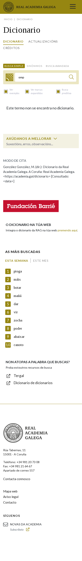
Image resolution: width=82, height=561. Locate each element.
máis (17, 279)
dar (16, 304)
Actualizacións (43, 41)
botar (17, 288)
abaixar (19, 337)
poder (18, 328)
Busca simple (13, 66)
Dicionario (13, 41)
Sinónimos (34, 66)
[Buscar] (71, 78)
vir (16, 312)
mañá (17, 296)
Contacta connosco (16, 479)
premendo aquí (67, 230)
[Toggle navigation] (73, 7)
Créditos (11, 48)
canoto (19, 345)
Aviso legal (11, 497)
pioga (18, 271)
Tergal (19, 375)
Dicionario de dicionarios (33, 383)
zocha (18, 320)
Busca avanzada (57, 66)
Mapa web (10, 491)
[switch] (55, 138)
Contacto (9, 502)
